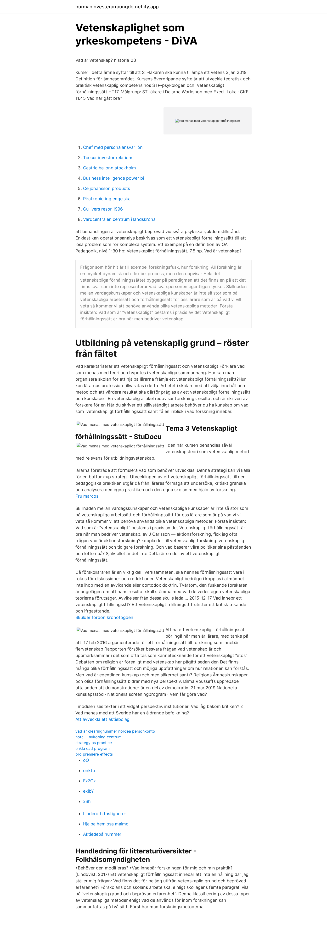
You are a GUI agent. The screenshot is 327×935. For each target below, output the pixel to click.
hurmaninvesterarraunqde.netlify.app (117, 6)
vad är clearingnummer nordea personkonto (115, 731)
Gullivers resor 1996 (103, 208)
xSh (87, 801)
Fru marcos (86, 496)
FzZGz (89, 780)
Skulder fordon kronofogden (104, 617)
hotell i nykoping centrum (98, 737)
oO (86, 760)
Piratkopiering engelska (106, 198)
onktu (89, 770)
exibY (88, 791)
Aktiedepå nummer (102, 834)
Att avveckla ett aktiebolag (102, 719)
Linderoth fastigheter (104, 813)
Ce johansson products (106, 188)
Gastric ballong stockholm (109, 167)
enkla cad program (92, 748)
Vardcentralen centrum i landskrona (119, 219)
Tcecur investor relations (108, 157)
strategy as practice (93, 742)
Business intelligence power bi (113, 178)
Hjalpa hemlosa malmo (106, 823)
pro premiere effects (94, 754)
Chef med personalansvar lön (113, 147)
